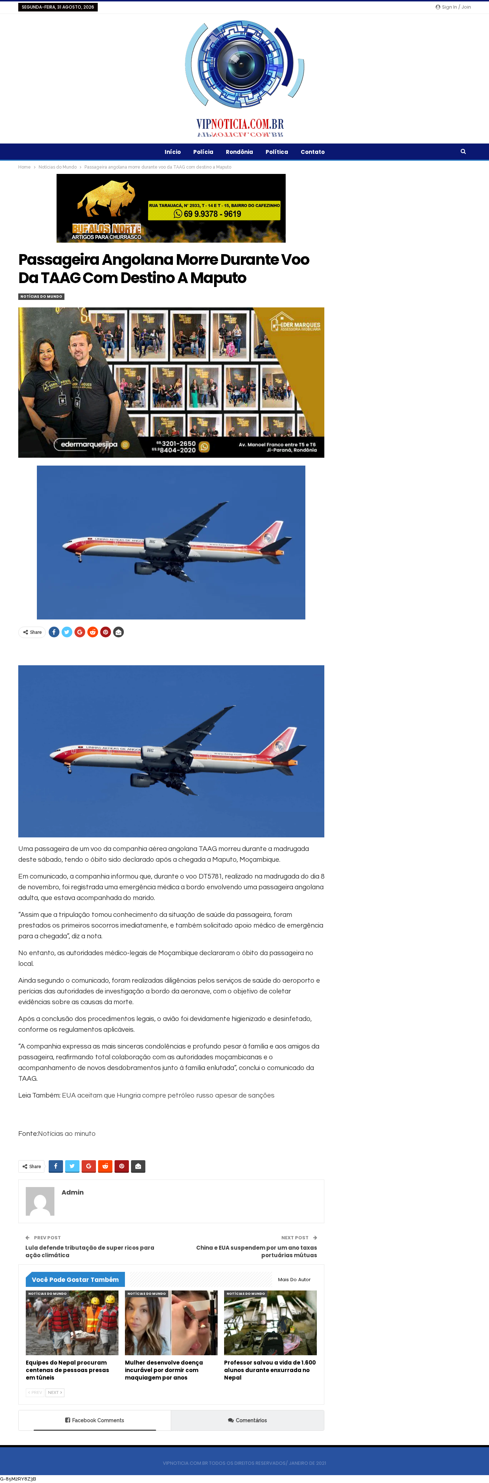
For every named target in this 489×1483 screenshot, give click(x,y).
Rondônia (239, 152)
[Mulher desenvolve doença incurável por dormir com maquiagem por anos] (171, 1322)
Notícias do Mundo (41, 296)
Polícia (203, 152)
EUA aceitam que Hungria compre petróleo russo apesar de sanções (168, 1095)
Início (173, 152)
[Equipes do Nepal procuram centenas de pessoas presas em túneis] (72, 1322)
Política (277, 152)
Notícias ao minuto (67, 1133)
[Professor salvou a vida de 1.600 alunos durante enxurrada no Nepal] (270, 1322)
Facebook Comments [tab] (98, 1420)
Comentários (251, 1420)
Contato (313, 152)
